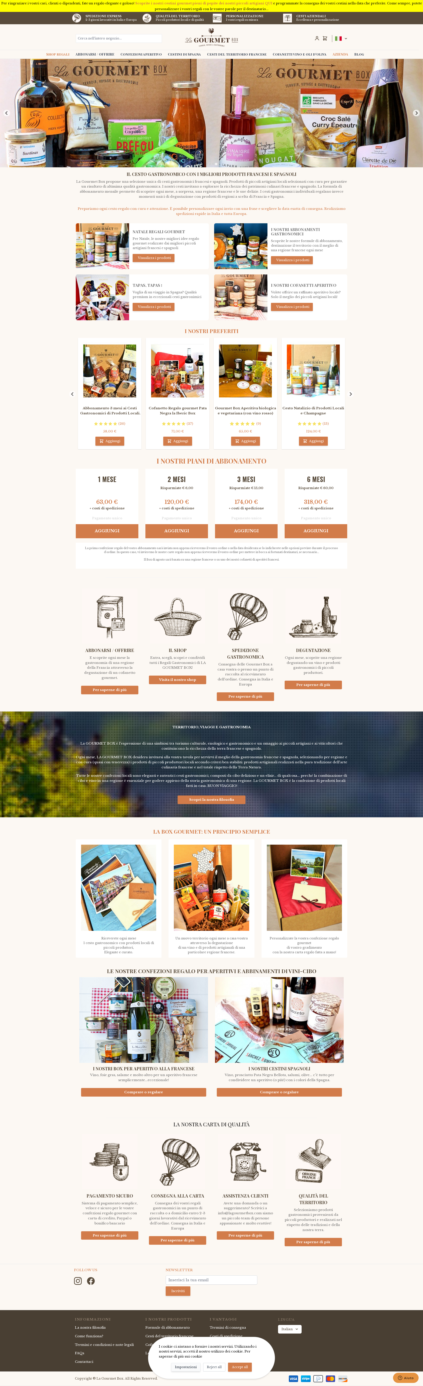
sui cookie (193, 1356)
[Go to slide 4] (216, 164)
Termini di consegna (228, 1327)
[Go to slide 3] (213, 164)
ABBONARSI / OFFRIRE (95, 54)
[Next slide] (416, 113)
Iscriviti (178, 1291)
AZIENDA (340, 54)
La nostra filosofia (90, 1327)
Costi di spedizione (226, 1336)
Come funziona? (89, 1336)
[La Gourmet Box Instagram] (78, 1281)
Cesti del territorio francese (237, 54)
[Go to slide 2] (210, 164)
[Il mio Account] (317, 38)
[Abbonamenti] (240, 246)
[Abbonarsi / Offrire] (110, 612)
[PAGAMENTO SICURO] (110, 1158)
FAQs (79, 1353)
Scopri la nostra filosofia (211, 799)
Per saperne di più (110, 690)
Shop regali (57, 54)
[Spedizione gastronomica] (245, 612)
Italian (287, 1329)
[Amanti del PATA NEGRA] (102, 297)
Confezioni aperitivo (141, 54)
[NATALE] (102, 246)
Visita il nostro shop (177, 680)
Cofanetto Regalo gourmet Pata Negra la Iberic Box (178, 410)
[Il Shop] (178, 612)
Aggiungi (107, 531)
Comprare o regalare (143, 1092)
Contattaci (84, 1362)
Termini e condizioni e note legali (104, 1345)
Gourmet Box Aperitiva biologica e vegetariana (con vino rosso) (245, 410)
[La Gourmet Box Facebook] (91, 1281)
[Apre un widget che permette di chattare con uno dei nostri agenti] (406, 1378)
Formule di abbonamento (167, 1327)
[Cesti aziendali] (287, 18)
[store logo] (211, 37)
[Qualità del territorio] (313, 1158)
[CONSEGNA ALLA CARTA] (178, 1158)
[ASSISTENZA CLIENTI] (245, 1158)
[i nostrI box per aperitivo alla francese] (144, 1021)
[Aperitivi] (240, 297)
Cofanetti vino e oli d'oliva (300, 54)
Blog (359, 54)
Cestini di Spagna (184, 54)
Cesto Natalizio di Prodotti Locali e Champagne (313, 410)
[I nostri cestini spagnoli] (279, 1021)
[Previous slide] (6, 113)
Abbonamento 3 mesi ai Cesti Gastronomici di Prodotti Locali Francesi (109, 411)
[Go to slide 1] (207, 164)
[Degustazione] (313, 612)
